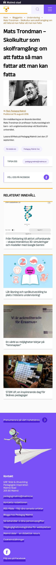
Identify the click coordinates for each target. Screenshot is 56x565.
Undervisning (33, 17)
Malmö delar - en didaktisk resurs (21, 533)
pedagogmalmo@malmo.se (18, 496)
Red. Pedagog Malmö (16, 111)
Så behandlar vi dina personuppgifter (23, 521)
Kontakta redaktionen (15, 502)
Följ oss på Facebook (14, 558)
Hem (5, 17)
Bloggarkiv (17, 17)
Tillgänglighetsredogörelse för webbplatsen (27, 527)
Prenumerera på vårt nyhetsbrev (21, 420)
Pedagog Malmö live (31, 149)
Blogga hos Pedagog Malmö (18, 514)
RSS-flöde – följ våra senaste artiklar (23, 508)
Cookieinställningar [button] (13, 539)
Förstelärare (11, 149)
